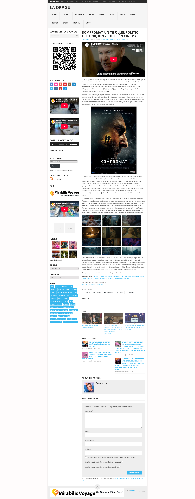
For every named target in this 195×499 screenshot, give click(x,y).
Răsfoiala (111, 279)
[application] (64, 144)
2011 (52, 286)
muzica (72, 304)
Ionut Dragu (85, 39)
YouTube (84, 284)
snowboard (61, 316)
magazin (66, 304)
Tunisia (52, 322)
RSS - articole (57, 179)
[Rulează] (52, 144)
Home (54, 15)
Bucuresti (53, 289)
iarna (71, 301)
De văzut (103, 39)
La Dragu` (61, 7)
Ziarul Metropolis (126, 276)
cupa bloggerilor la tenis (64, 292)
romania (69, 313)
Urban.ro (89, 279)
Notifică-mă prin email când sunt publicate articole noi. (102, 467)
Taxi (68, 316)
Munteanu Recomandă (100, 279)
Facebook (92, 284)
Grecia (66, 301)
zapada (75, 322)
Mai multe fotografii (56, 260)
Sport (65, 23)
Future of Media (63, 298)
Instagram (100, 284)
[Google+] (60, 84)
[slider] (75, 144)
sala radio (53, 316)
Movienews (116, 276)
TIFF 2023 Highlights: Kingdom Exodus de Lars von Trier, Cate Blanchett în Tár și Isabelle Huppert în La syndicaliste (113, 329)
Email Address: (90, 440)
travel (74, 319)
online (52, 307)
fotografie (74, 295)
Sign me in (55, 166)
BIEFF (71, 286)
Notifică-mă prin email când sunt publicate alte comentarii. (103, 462)
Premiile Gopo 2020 (67, 307)
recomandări (54, 313)
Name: (87, 431)
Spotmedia (135, 276)
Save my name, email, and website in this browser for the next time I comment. (112, 457)
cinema (68, 289)
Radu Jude (64, 310)
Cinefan (126, 279)
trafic (69, 319)
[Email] (65, 88)
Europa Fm (53, 295)
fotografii (53, 298)
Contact (65, 15)
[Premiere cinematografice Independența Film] (92, 318)
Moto (88, 23)
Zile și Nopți (108, 276)
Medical (76, 23)
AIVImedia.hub (119, 279)
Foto (112, 15)
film (68, 295)
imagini (52, 304)
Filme (91, 15)
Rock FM (95, 276)
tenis (64, 319)
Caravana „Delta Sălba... (110, 1)
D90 (75, 292)
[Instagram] (69, 84)
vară (64, 322)
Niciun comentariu (122, 39)
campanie (61, 289)
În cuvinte (79, 15)
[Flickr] (56, 84)
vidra (69, 322)
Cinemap (101, 276)
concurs (52, 292)
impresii (59, 304)
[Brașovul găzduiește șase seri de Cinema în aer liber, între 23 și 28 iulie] (135, 318)
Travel (102, 15)
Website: (88, 449)
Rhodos (62, 313)
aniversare (64, 286)
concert (74, 289)
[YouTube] (60, 88)
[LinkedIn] (74, 84)
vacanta (59, 322)
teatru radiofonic (55, 319)
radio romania (54, 310)
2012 (57, 286)
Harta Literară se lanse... (70, 1)
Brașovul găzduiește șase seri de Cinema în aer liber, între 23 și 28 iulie (134, 327)
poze (57, 307)
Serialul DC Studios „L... (129, 1)
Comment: (89, 411)
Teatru (55, 23)
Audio (122, 15)
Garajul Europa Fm (56, 301)
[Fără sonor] (71, 144)
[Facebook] (51, 84)
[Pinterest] (65, 84)
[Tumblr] (56, 88)
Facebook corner (56, 150)
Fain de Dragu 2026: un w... (90, 1)
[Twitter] (51, 88)
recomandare (73, 310)
